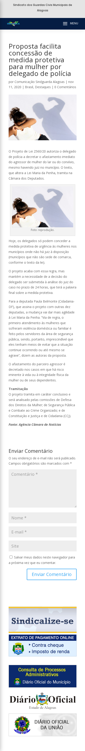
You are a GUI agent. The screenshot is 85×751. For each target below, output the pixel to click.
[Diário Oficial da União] (43, 735)
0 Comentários (65, 87)
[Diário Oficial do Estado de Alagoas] (43, 710)
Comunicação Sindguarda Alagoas (40, 82)
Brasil (29, 87)
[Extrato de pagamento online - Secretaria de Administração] (43, 655)
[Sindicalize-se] (43, 632)
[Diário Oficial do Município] (43, 686)
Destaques (43, 87)
